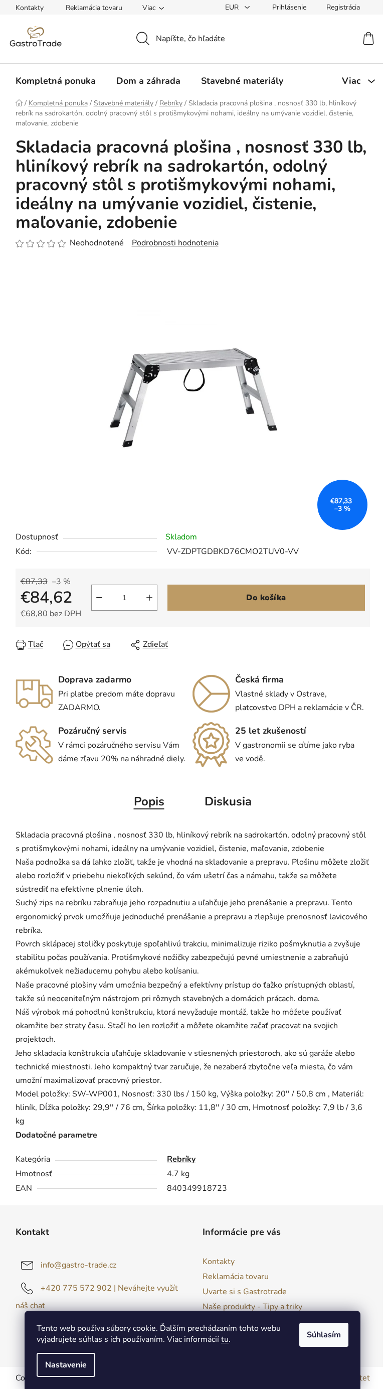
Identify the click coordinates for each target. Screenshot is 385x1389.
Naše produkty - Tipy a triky (252, 1306)
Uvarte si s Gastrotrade (245, 1291)
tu (225, 1339)
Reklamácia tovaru (94, 8)
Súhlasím (324, 1334)
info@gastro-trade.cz (78, 1265)
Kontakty (30, 8)
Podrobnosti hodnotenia (175, 242)
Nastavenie (66, 1364)
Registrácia (343, 7)
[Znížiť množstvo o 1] (99, 597)
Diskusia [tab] (228, 801)
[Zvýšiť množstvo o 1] (149, 597)
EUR (233, 7)
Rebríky (181, 1159)
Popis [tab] (149, 801)
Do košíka (266, 597)
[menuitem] (56, 81)
